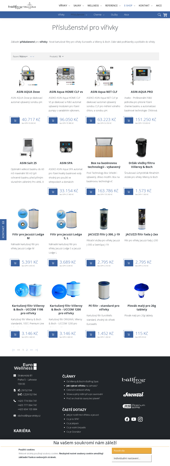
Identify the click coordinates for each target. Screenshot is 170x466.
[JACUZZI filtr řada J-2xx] (141, 219)
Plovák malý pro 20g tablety (142, 307)
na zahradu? (82, 385)
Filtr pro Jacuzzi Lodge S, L (66, 236)
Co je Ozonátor (74, 431)
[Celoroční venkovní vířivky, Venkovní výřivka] (134, 380)
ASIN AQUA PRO (142, 92)
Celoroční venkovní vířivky (78, 389)
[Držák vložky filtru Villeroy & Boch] (141, 147)
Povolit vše (119, 450)
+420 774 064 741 (27, 400)
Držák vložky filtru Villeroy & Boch (142, 165)
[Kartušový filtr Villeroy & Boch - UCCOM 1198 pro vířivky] (28, 290)
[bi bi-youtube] (133, 419)
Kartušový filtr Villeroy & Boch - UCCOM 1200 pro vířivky (66, 309)
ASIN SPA (66, 163)
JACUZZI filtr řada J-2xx (142, 234)
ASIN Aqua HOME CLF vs (66, 92)
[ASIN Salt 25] (28, 147)
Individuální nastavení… (127, 458)
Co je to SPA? (73, 419)
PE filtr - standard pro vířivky (104, 307)
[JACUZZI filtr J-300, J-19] (104, 219)
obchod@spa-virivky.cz (29, 415)
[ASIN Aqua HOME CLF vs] (66, 76)
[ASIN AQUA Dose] (28, 76)
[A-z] (33, 56)
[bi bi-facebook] (127, 419)
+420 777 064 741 (27, 405)
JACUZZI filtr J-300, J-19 (104, 234)
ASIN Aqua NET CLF (104, 92)
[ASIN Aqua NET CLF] (104, 76)
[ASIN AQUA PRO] (141, 76)
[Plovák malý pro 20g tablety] (141, 290)
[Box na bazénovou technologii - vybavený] (104, 147)
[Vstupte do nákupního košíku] (164, 16)
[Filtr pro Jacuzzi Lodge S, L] (66, 219)
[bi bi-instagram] (140, 419)
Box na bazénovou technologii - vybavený (104, 165)
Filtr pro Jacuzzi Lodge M (28, 236)
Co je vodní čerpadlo (76, 427)
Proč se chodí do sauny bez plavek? (83, 398)
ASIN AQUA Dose (28, 92)
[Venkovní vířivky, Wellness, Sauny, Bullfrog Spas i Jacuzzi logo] (22, 5)
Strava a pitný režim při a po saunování (85, 394)
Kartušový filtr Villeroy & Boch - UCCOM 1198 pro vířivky (28, 309)
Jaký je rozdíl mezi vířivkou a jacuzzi (83, 414)
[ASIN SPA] (66, 147)
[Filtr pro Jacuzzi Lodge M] (28, 219)
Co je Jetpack (72, 423)
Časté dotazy (74, 409)
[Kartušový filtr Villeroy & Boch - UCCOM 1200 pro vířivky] (66, 290)
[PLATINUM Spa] (134, 405)
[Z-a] (31, 56)
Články (68, 376)
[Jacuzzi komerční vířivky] (134, 394)
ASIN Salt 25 (28, 163)
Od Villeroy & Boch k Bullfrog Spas (82, 381)
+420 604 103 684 (27, 409)
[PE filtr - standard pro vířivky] (104, 290)
